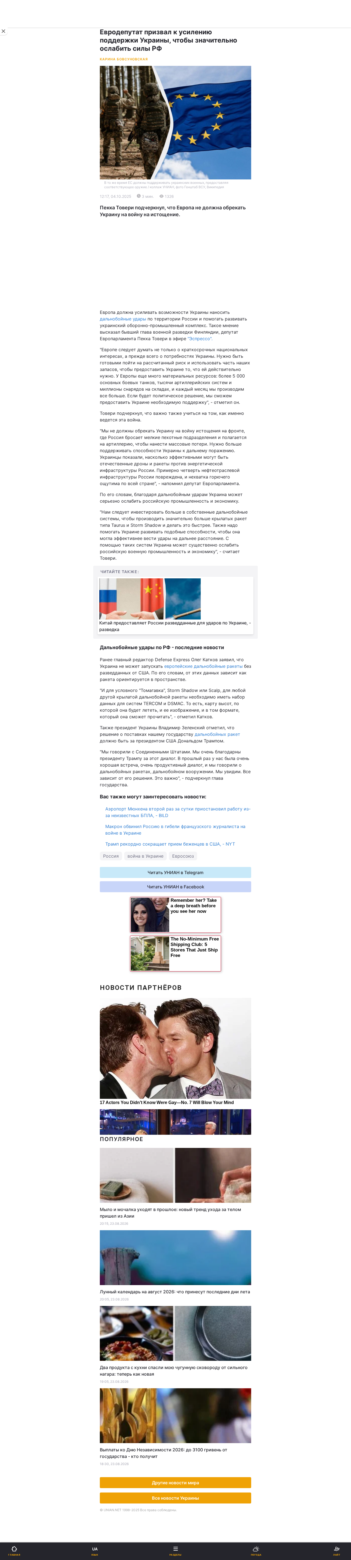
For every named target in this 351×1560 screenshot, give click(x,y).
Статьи (186, 375)
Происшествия (194, 332)
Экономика (21, 208)
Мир (183, 208)
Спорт (16, 303)
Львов (186, 259)
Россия (111, 856)
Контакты (19, 418)
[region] (175, 263)
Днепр (21, 271)
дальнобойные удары (123, 319)
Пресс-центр (193, 466)
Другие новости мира (175, 1482)
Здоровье (20, 346)
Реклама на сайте (33, 454)
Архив (16, 403)
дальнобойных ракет (217, 734)
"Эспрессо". (200, 338)
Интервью (20, 389)
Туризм (186, 346)
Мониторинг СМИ (32, 466)
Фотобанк (189, 454)
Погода (186, 361)
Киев (19, 259)
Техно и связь (24, 318)
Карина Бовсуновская (124, 59)
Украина (18, 194)
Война (185, 179)
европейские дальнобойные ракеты (203, 666)
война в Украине (145, 856)
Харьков (188, 271)
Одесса (22, 283)
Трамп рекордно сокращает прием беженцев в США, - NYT (170, 844)
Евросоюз (183, 856)
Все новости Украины (175, 1498)
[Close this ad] (4, 31)
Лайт (184, 318)
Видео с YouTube (27, 375)
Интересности (24, 361)
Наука (185, 303)
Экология (19, 222)
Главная (18, 179)
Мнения (187, 389)
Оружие (18, 332)
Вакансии (189, 403)
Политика (189, 194)
